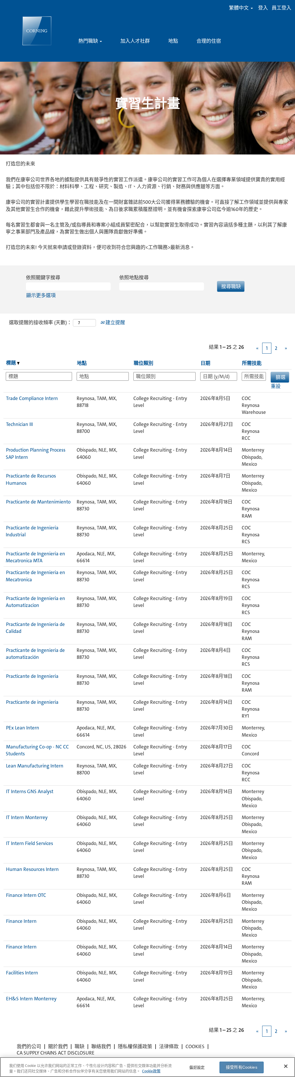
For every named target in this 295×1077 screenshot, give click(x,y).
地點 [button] (82, 363)
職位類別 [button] (143, 363)
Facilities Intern (22, 973)
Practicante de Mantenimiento (38, 502)
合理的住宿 (208, 41)
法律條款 (169, 1046)
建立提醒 (114, 322)
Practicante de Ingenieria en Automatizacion (35, 601)
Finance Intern (21, 921)
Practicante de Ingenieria (32, 676)
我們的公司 (29, 1046)
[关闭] (285, 1066)
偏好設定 (197, 1067)
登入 (263, 8)
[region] (147, 1067)
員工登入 (281, 8)
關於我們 (58, 1046)
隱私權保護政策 (135, 1046)
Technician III (19, 424)
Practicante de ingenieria (32, 702)
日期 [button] (205, 363)
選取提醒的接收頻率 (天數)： (40, 322)
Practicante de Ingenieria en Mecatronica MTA (35, 557)
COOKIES (195, 1046)
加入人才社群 (135, 41)
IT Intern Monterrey (27, 817)
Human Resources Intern (32, 869)
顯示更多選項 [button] (41, 295)
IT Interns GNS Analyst (29, 791)
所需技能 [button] (252, 363)
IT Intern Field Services (29, 843)
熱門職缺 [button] (88, 41)
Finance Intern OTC (26, 895)
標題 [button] (11, 363)
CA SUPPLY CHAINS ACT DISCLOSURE (55, 1053)
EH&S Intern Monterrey (31, 998)
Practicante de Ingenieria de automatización (35, 653)
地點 (173, 41)
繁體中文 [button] (239, 8)
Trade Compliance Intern (32, 398)
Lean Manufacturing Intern (34, 766)
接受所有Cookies (241, 1067)
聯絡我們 (101, 1046)
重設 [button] (276, 386)
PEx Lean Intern (22, 728)
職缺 (79, 1046)
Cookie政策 (151, 1071)
